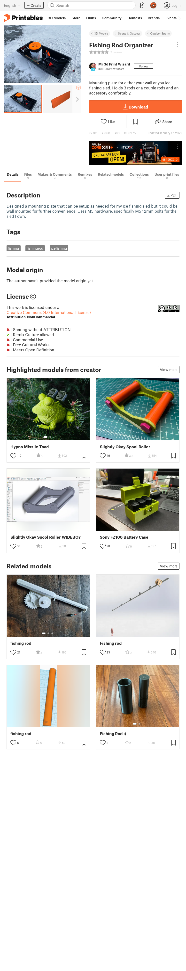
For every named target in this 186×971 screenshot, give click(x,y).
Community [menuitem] (112, 18)
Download (138, 106)
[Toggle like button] (13, 456)
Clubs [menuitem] (91, 18)
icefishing (59, 248)
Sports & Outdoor (129, 33)
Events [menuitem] (171, 18)
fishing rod (20, 643)
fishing (13, 248)
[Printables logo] (23, 18)
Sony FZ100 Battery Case (124, 537)
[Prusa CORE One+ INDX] (135, 153)
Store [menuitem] (75, 18)
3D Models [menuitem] (57, 18)
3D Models (101, 33)
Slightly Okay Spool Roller (125, 446)
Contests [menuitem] (134, 18)
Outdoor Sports (160, 33)
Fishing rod (111, 643)
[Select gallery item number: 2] (50, 437)
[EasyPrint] (142, 5)
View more (169, 369)
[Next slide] (76, 99)
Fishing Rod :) (113, 733)
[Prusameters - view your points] (153, 5)
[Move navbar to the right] (179, 18)
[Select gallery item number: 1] (45, 437)
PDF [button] (174, 195)
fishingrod (35, 248)
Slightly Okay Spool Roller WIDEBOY (45, 537)
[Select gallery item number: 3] (52, 633)
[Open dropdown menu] (177, 44)
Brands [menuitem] (154, 18)
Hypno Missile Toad (29, 446)
